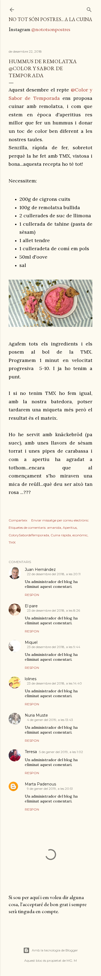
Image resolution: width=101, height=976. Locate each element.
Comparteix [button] (18, 520)
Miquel (31, 642)
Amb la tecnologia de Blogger (55, 950)
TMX (12, 542)
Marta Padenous (40, 784)
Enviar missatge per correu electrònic (60, 520)
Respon (32, 595)
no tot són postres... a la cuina (50, 19)
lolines (30, 678)
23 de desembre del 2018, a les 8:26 (53, 610)
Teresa (31, 751)
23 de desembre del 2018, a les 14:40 (54, 683)
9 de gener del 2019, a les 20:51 (50, 789)
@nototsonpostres (50, 29)
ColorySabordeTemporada (29, 535)
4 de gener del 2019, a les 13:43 (50, 720)
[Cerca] (89, 8)
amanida (54, 528)
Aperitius (70, 528)
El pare (31, 606)
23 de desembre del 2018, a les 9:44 (53, 647)
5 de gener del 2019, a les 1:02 (61, 752)
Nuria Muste (36, 715)
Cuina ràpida (61, 535)
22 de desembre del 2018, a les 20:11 (54, 574)
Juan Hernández (40, 569)
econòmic (80, 535)
